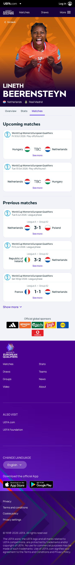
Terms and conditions (15, 507)
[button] (64, 12)
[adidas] (12, 325)
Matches (37, 111)
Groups (7, 379)
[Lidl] (63, 325)
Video (6, 386)
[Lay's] (50, 325)
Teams (43, 371)
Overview (10, 111)
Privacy (7, 501)
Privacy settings (12, 519)
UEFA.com (9, 422)
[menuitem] (27, 12)
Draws (6, 371)
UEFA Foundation (13, 429)
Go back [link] (11, 22)
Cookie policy (10, 513)
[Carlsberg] (38, 325)
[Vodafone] (38, 333)
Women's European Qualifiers (8, 12)
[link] (24, 12)
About (42, 386)
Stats (24, 111)
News (42, 379)
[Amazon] (25, 325)
